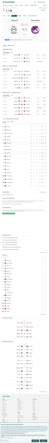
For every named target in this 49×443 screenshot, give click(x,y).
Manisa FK (14, 20)
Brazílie (34, 410)
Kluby (21, 5)
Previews (19, 414)
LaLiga (3, 401)
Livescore (34, 416)
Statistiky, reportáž (10, 45)
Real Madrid (19, 409)
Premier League (4, 400)
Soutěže (4, 5)
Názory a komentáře (20, 417)
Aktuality (19, 413)
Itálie (33, 405)
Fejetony (19, 418)
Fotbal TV (34, 419)
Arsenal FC (19, 400)
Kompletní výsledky (43, 391)
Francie (34, 404)
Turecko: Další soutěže (32, 15)
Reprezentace (33, 5)
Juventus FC (19, 405)
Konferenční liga (4, 414)
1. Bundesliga (4, 404)
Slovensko (34, 401)
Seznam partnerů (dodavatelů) (7, 437)
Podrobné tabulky (43, 314)
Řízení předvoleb (5, 440)
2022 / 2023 (43, 10)
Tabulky (9, 15)
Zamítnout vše (35, 440)
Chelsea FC (19, 401)
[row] (24, 54)
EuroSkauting (4, 422)
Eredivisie (3, 410)
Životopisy (19, 419)
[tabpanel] (24, 58)
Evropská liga (4, 413)
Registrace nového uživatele (9, 213)
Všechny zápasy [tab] (6, 52)
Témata (3, 419)
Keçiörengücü (35, 20)
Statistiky (19, 15)
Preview (4, 45)
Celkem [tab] (4, 121)
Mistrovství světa (4, 415)
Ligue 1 (3, 405)
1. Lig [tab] (11, 52)
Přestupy (11, 5)
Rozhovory (19, 422)
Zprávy (4, 15)
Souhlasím (43, 440)
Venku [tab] (12, 121)
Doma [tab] (8, 121)
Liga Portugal (4, 409)
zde (23, 211)
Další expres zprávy (43, 252)
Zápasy (16, 5)
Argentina (34, 409)
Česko (34, 400)
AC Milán (19, 404)
